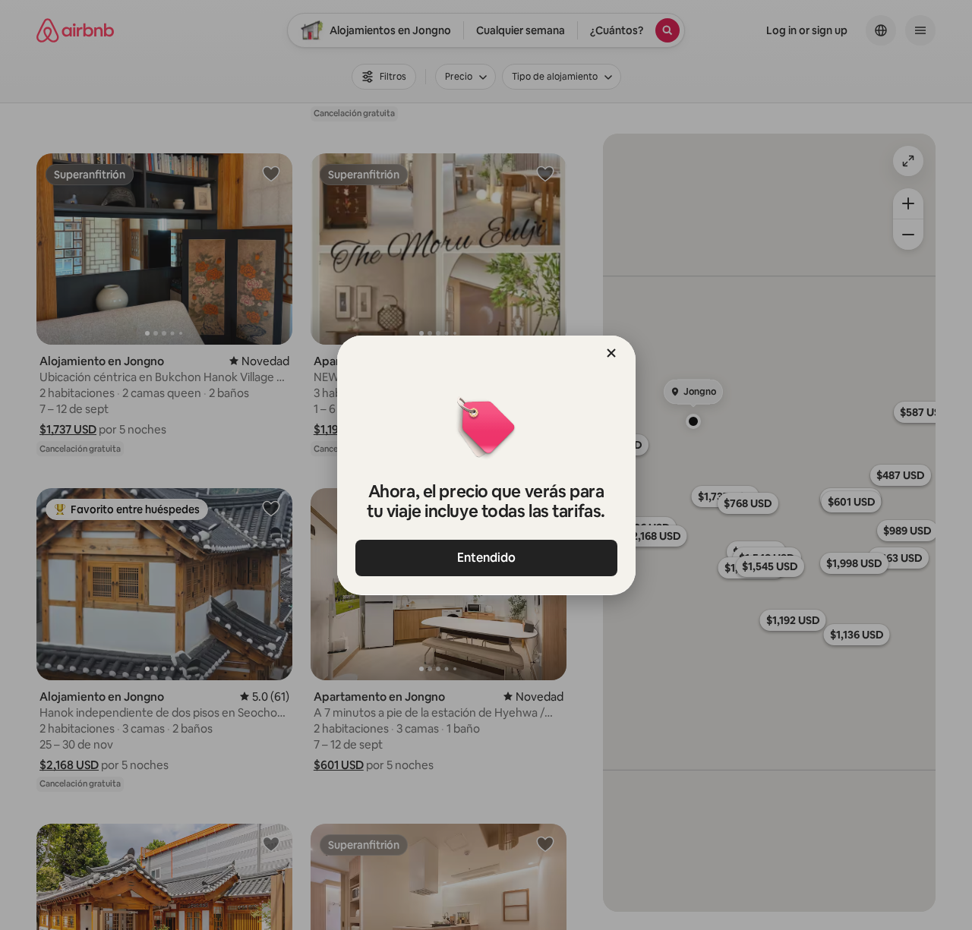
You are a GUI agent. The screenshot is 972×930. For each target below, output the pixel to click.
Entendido (486, 558)
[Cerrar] (611, 353)
